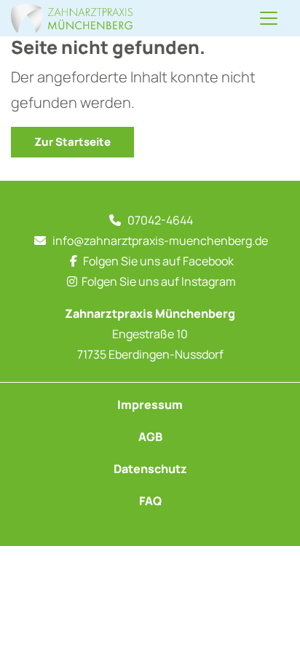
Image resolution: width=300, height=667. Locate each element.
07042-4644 (160, 220)
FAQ (150, 501)
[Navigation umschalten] (268, 18)
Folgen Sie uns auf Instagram (159, 281)
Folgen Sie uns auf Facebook (158, 261)
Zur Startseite (72, 141)
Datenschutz (150, 469)
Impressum (150, 405)
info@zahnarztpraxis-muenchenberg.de (160, 241)
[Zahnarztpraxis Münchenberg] (72, 18)
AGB (150, 437)
